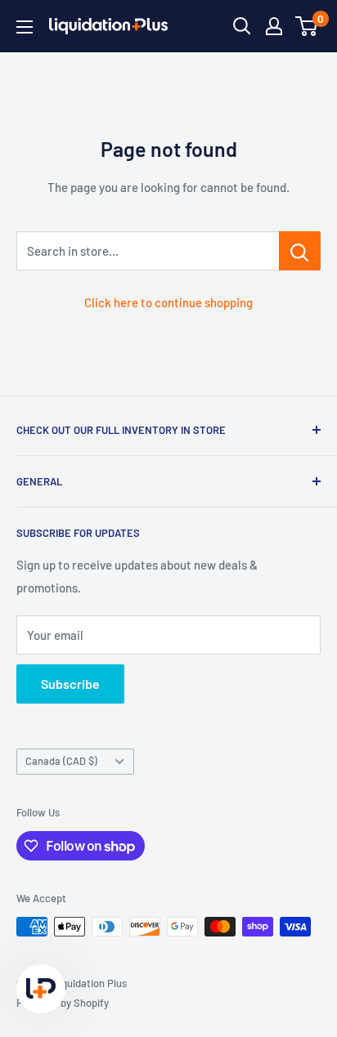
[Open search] (242, 26)
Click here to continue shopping (168, 302)
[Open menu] (24, 27)
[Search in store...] (300, 250)
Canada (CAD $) (61, 760)
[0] (307, 26)
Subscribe (70, 683)
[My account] (274, 26)
